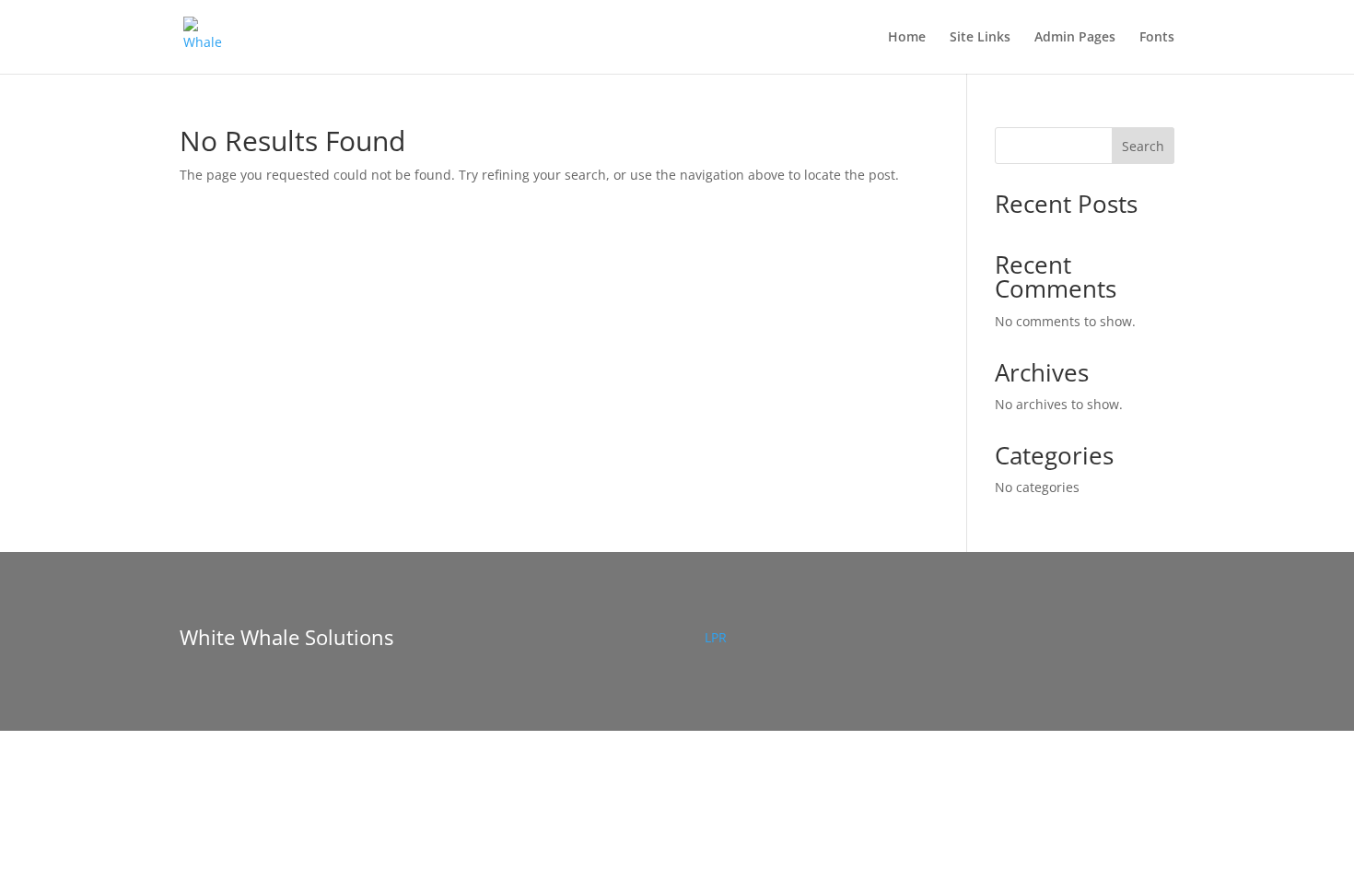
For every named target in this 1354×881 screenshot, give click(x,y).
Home (907, 37)
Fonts (1156, 37)
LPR (716, 637)
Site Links (980, 37)
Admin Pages (1074, 37)
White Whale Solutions (286, 637)
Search (1143, 146)
